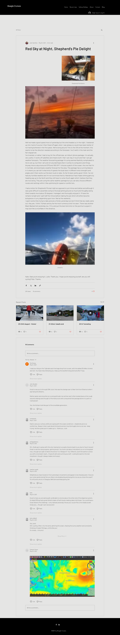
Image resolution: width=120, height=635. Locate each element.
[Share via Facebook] (26, 285)
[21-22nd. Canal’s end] (60, 313)
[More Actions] (93, 364)
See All (102, 302)
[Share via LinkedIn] (35, 285)
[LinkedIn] (59, 625)
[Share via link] (40, 285)
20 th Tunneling (85, 324)
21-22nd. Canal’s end (56, 324)
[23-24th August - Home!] (29, 313)
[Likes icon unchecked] (31, 374)
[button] (102, 30)
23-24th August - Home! (27, 324)
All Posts (18, 30)
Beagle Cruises (14, 6)
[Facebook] (56, 625)
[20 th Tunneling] (90, 313)
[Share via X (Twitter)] (31, 285)
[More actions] (93, 43)
